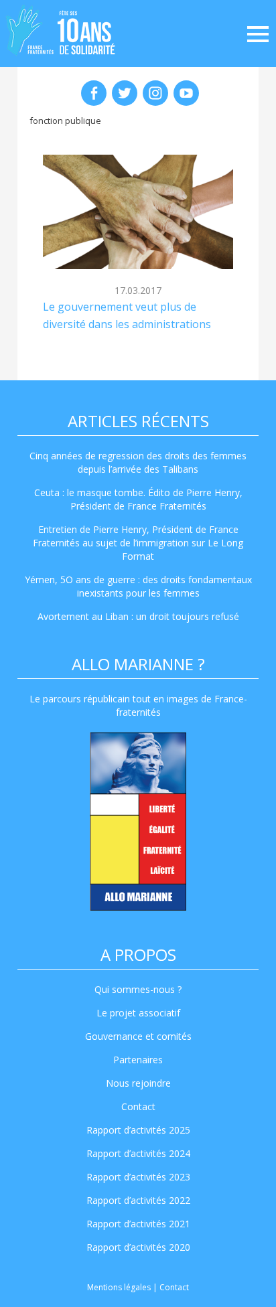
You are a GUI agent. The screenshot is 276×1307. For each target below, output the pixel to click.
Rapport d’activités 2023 (138, 1176)
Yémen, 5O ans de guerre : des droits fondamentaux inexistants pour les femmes (138, 586)
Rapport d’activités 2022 (138, 1200)
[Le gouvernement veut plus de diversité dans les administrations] (138, 211)
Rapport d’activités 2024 (138, 1153)
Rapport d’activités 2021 (138, 1223)
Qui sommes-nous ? (138, 989)
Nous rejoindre (138, 1083)
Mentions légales (119, 1287)
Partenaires (138, 1059)
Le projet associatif (138, 1012)
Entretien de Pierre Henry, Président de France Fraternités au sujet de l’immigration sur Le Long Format (138, 542)
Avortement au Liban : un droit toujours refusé (138, 616)
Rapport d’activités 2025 (138, 1130)
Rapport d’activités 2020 (138, 1247)
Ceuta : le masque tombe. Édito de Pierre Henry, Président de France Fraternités (138, 499)
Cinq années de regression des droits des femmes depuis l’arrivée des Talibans (138, 462)
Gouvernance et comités (138, 1036)
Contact (138, 1106)
